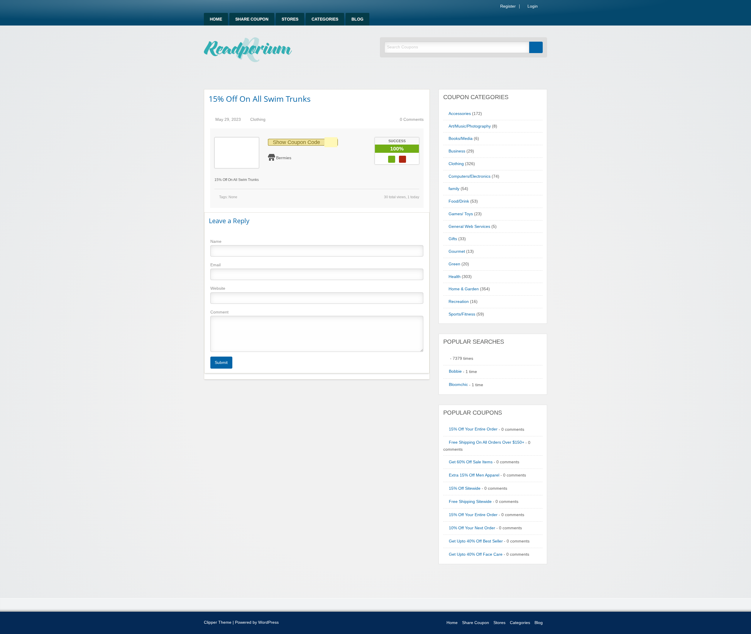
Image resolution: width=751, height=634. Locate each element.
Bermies (283, 157)
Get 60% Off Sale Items (471, 462)
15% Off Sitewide (465, 488)
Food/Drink (459, 201)
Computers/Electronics (469, 176)
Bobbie (455, 371)
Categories (325, 19)
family (454, 189)
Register (507, 6)
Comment (219, 312)
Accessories (460, 113)
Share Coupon (251, 19)
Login (532, 6)
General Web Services (469, 226)
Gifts (453, 239)
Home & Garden (464, 289)
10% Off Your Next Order (472, 528)
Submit (221, 362)
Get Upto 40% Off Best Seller (476, 541)
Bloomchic (458, 384)
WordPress (268, 622)
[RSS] (545, 7)
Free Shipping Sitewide (470, 501)
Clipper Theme (217, 622)
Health (455, 276)
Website (217, 288)
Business (457, 151)
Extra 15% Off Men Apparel (474, 475)
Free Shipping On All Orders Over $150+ (486, 442)
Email (215, 264)
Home (216, 19)
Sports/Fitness (462, 314)
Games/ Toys (461, 214)
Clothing (257, 119)
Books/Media (461, 138)
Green (454, 264)
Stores (290, 19)
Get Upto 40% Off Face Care (476, 554)
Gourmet (457, 251)
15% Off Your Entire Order (473, 429)
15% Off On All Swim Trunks (260, 98)
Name (215, 241)
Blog (357, 19)
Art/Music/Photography (470, 126)
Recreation (459, 301)
